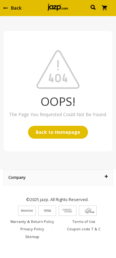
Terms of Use (83, 221)
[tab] (58, 177)
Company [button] (16, 177)
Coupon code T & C (84, 228)
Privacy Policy (32, 228)
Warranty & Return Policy (32, 221)
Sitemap (32, 236)
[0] (105, 8)
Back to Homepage (58, 132)
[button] (94, 8)
